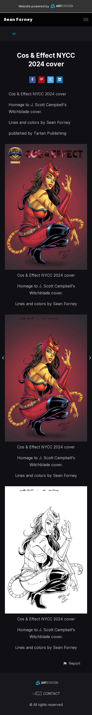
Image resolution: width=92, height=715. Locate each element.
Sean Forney (18, 19)
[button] (71, 663)
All (14, 34)
